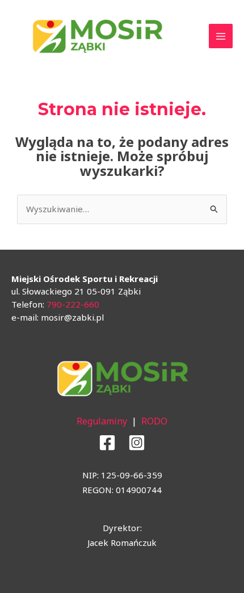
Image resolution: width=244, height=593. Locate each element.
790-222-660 (73, 304)
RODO (154, 421)
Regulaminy (102, 421)
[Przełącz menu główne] (221, 36)
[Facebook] (107, 442)
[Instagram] (136, 442)
